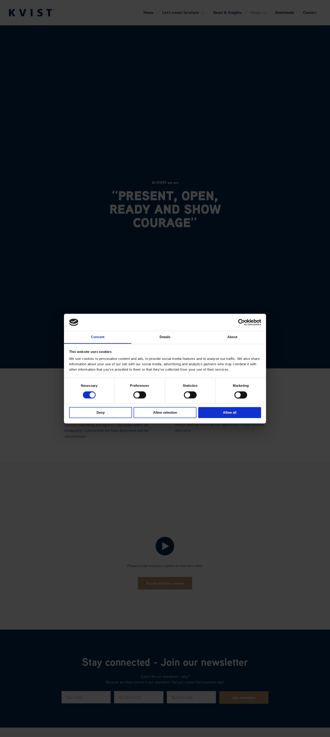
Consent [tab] (97, 337)
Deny (101, 413)
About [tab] (232, 337)
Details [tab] (165, 337)
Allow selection (165, 413)
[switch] (139, 394)
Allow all (229, 413)
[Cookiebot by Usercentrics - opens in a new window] (241, 322)
